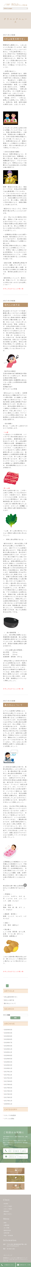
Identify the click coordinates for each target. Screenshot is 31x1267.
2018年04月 (8, 1062)
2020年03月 (8, 1033)
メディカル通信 (9, 1118)
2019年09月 (8, 1036)
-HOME (5, 1203)
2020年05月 (8, 1029)
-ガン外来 (6, 1227)
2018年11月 (8, 1052)
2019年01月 (8, 1049)
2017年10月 (8, 1078)
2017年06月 (8, 1084)
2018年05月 (8, 1058)
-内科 (5, 1222)
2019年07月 (8, 1042)
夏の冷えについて (13, 705)
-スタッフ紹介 (7, 1209)
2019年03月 (8, 1045)
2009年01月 (8, 1104)
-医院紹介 (6, 1211)
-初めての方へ (7, 1214)
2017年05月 (8, 1087)
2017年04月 (8, 1091)
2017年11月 (8, 1074)
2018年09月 (8, 1055)
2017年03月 (8, 1094)
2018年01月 (8, 1068)
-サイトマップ (7, 1255)
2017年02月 (8, 1097)
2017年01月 (8, 1100)
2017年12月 (8, 1071)
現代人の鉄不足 (12, 305)
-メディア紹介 (7, 1206)
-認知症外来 (7, 1230)
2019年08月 (8, 1039)
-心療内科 (6, 1225)
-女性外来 (6, 1233)
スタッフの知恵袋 (10, 1115)
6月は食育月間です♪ (14, 39)
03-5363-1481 (11, 1248)
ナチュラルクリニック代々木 (13, 288)
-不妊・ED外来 (8, 1235)
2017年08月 (8, 1081)
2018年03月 (8, 1065)
